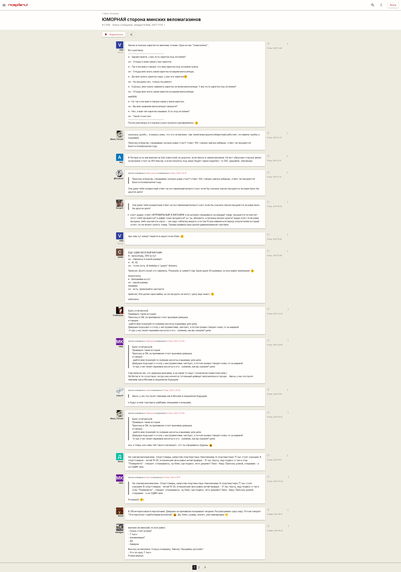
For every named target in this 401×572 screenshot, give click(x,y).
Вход (393, 5)
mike (121, 346)
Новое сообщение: (122, 25)
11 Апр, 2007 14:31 (274, 138)
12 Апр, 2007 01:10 (274, 394)
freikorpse (150, 341)
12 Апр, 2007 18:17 (274, 460)
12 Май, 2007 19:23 (275, 531)
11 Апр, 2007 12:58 (274, 48)
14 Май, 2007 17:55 (154, 25)
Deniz (120, 461)
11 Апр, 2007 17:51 (274, 177)
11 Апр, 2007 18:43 (274, 206)
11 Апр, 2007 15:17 (274, 161)
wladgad (138, 25)
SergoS (119, 208)
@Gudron (118, 178)
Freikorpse (118, 315)
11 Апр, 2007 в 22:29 (176, 341)
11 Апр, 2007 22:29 (274, 314)
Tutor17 (119, 395)
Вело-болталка (110, 13)
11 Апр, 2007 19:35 (274, 239)
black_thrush (151, 173)
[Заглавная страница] (18, 2)
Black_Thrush (116, 139)
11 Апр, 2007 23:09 (274, 345)
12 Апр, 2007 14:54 (274, 417)
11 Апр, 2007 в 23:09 (171, 390)
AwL (121, 162)
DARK (120, 257)
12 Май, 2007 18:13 (274, 514)
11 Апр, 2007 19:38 (274, 256)
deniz (148, 477)
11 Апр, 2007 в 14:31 (178, 173)
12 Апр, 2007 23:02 (275, 481)
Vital (121, 50)
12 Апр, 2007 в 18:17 (172, 477)
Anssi (120, 516)
